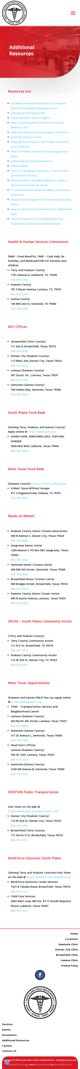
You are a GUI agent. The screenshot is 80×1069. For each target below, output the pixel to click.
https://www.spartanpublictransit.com (33, 811)
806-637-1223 (19, 892)
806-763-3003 (19, 451)
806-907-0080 (19, 351)
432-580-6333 (19, 498)
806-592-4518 (19, 366)
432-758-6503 (19, 395)
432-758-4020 (19, 575)
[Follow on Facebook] (40, 975)
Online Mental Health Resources (31, 161)
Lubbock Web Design (18, 1065)
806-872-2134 (19, 760)
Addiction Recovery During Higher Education (39, 132)
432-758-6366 (19, 741)
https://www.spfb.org (42, 432)
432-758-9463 (19, 309)
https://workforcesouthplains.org (48, 877)
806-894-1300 (19, 280)
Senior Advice (19, 166)
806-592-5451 (19, 665)
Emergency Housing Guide (28, 113)
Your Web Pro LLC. (63, 1065)
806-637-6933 (19, 589)
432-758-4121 (19, 774)
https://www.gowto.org (26, 702)
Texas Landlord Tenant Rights (30, 118)
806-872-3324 (19, 603)
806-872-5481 (19, 294)
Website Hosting (42, 1065)
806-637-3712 (19, 651)
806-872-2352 (19, 380)
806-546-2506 (19, 560)
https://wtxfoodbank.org (49, 484)
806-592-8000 (19, 541)
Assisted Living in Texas (26, 137)
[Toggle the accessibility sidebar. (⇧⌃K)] (7, 1062)
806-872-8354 (19, 726)
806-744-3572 (19, 911)
